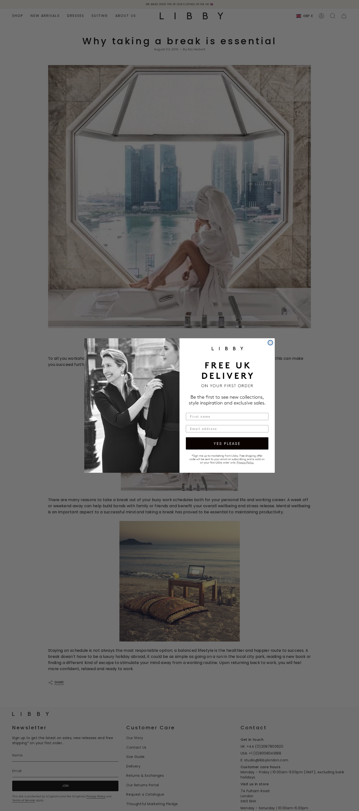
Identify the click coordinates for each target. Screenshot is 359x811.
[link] (227, 458)
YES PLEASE (227, 443)
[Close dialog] (270, 342)
